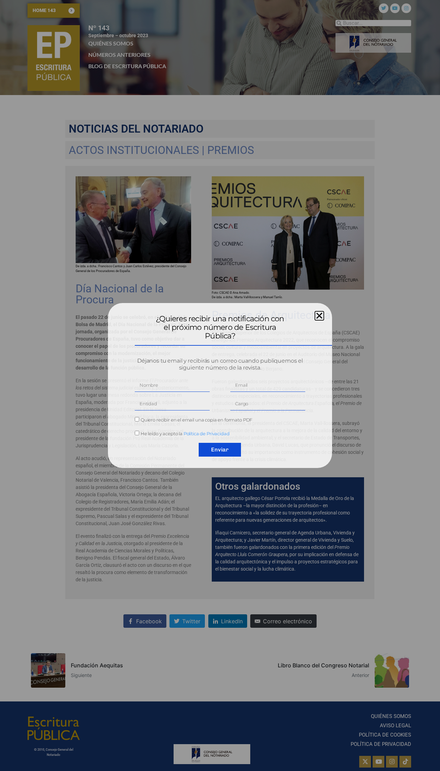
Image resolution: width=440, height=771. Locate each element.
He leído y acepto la (185, 433)
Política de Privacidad (207, 433)
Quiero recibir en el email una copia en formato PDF (196, 420)
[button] (319, 316)
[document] (220, 385)
